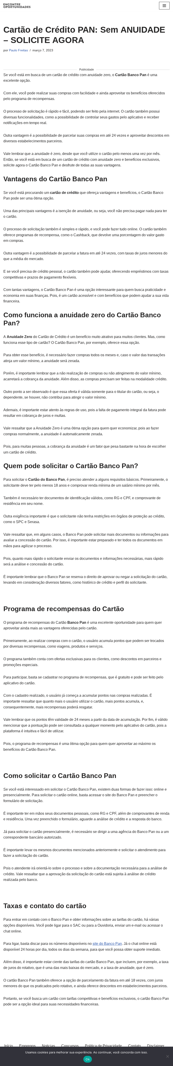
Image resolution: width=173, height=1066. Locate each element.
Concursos (70, 1046)
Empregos (27, 1046)
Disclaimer (155, 1046)
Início (8, 1046)
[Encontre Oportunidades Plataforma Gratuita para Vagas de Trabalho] (16, 5)
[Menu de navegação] (164, 5)
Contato (134, 1046)
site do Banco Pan (107, 944)
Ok (88, 1059)
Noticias (48, 1046)
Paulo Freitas (18, 50)
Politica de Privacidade (103, 1046)
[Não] (167, 1056)
